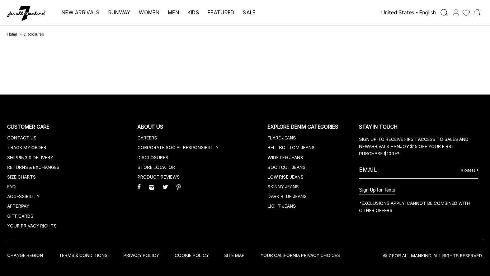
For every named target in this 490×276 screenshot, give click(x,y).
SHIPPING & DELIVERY (30, 157)
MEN (173, 12)
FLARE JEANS (282, 138)
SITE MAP (234, 255)
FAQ (11, 186)
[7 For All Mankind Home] (27, 14)
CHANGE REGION (25, 255)
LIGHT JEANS (282, 206)
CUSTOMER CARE (29, 127)
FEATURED (221, 12)
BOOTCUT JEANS (287, 167)
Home (12, 34)
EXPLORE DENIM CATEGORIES (304, 127)
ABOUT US (151, 127)
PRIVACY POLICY (141, 255)
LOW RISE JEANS (285, 177)
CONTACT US (22, 138)
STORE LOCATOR (156, 167)
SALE (249, 12)
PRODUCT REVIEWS (158, 177)
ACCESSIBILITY (23, 196)
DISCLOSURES (152, 157)
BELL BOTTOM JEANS (291, 147)
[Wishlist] (466, 12)
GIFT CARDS (20, 216)
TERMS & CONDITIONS (83, 255)
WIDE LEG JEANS (285, 157)
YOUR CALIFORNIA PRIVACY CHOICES (300, 255)
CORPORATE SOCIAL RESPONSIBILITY (177, 147)
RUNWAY (119, 12)
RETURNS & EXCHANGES (33, 167)
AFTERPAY (18, 206)
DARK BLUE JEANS (287, 196)
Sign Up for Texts (377, 190)
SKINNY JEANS (283, 186)
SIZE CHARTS (21, 177)
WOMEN (149, 12)
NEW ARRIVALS (81, 12)
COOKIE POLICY (192, 255)
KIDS (193, 12)
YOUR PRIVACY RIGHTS (32, 226)
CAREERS (147, 138)
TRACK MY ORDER (26, 147)
